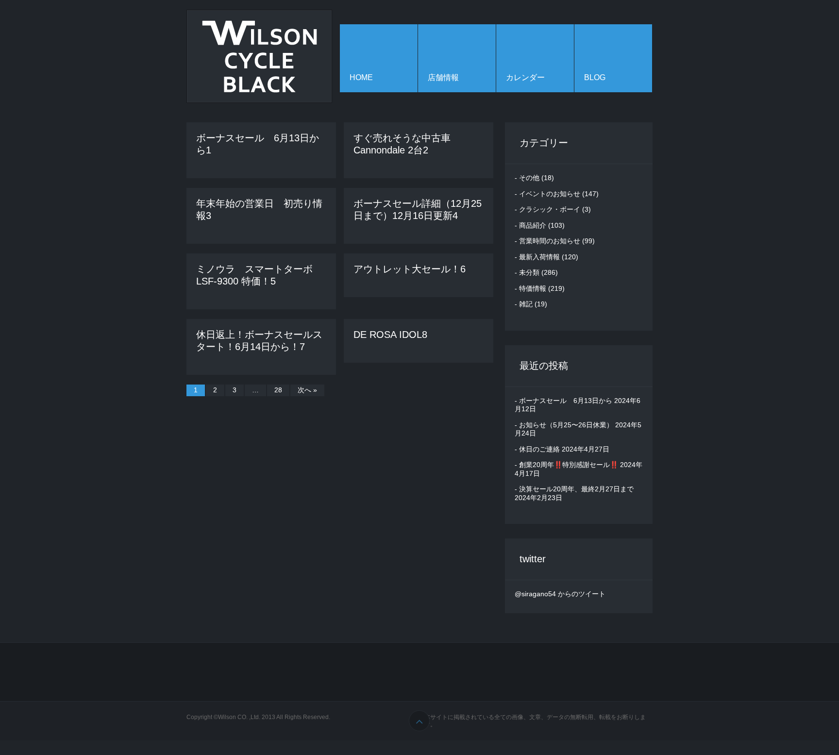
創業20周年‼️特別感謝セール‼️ (568, 465)
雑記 (526, 304)
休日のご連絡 (539, 449)
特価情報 (532, 288)
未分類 (529, 272)
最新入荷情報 (539, 257)
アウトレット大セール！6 (409, 269)
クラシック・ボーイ (549, 209)
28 (278, 390)
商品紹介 (532, 225)
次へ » (307, 390)
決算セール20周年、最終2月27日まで (576, 489)
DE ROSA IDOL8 (390, 334)
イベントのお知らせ (549, 194)
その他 (529, 178)
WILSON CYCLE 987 (259, 56)
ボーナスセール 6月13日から (565, 400)
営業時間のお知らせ (549, 241)
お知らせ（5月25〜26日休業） (566, 425)
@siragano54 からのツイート (560, 594)
